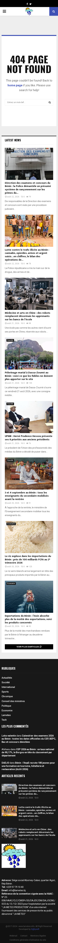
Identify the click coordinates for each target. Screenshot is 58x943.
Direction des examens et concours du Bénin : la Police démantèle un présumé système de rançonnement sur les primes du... (28, 188)
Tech (9, 280)
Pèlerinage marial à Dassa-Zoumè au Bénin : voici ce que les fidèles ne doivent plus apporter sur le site (29, 376)
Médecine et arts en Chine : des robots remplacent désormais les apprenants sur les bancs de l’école (27, 316)
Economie (11, 524)
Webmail (13, 936)
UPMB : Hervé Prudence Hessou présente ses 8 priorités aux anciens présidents (28, 438)
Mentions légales (38, 936)
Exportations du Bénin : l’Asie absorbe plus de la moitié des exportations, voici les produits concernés (28, 619)
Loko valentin (9, 735)
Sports (5, 691)
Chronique (7, 696)
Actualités (7, 677)
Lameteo (6, 715)
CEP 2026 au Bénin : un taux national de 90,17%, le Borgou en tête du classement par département (28, 752)
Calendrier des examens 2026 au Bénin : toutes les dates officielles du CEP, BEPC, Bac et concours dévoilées (29, 738)
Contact (23, 936)
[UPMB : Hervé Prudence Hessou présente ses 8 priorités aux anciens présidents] (29, 417)
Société (10, 150)
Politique (6, 706)
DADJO (5, 763)
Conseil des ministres (13, 701)
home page (15, 85)
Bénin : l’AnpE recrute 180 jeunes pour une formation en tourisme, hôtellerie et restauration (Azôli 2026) (28, 766)
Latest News (13, 140)
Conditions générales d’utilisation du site (28, 940)
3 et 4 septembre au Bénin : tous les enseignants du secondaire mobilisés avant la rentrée (27, 496)
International (8, 687)
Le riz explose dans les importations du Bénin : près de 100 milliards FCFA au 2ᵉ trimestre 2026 (28, 559)
